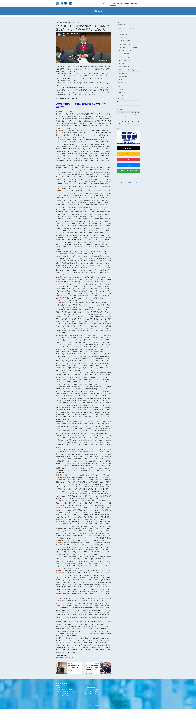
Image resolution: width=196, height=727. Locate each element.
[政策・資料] (105, 667)
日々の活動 (120, 99)
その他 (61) (121, 79)
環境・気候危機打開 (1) (124, 66)
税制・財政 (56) (123, 73)
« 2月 (118, 128)
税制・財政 (71, 657)
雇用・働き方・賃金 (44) (126, 44)
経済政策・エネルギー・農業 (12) (127, 70)
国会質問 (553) (121, 24)
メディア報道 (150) (123, 92)
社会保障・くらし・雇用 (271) (126, 28)
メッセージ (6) (121, 104)
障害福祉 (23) (123, 34)
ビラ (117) (121, 95)
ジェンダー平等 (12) (124, 53)
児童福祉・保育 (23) (125, 40)
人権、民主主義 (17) (124, 57)
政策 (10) (121, 86)
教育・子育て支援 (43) (124, 63)
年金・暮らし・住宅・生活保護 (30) (128, 47)
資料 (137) (121, 89)
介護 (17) (122, 31)
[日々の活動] (61, 667)
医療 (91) (122, 37)
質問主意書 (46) (123, 76)
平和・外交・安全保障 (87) (125, 50)
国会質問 (66, 657)
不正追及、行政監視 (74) (125, 60)
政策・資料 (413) (122, 82)
